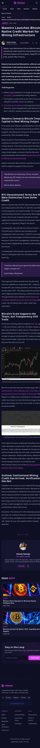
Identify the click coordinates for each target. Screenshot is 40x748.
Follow (21, 566)
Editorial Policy (19, 715)
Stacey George (11, 42)
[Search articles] (36, 3)
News (12, 9)
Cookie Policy (32, 724)
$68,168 (34, 324)
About (3, 715)
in (36, 43)
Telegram (15, 697)
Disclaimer (18, 724)
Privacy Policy (32, 715)
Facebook (8, 697)
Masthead (5, 721)
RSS (29, 697)
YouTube (23, 697)
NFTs (18, 9)
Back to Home (6, 13)
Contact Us (5, 730)
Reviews (26, 9)
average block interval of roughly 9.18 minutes (19, 394)
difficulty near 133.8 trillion (28, 391)
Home (5, 9)
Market (34, 9)
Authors (4, 718)
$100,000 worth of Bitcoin (13, 105)
